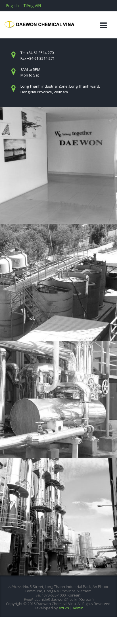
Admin (78, 607)
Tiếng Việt (32, 5)
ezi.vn (64, 607)
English (12, 5)
